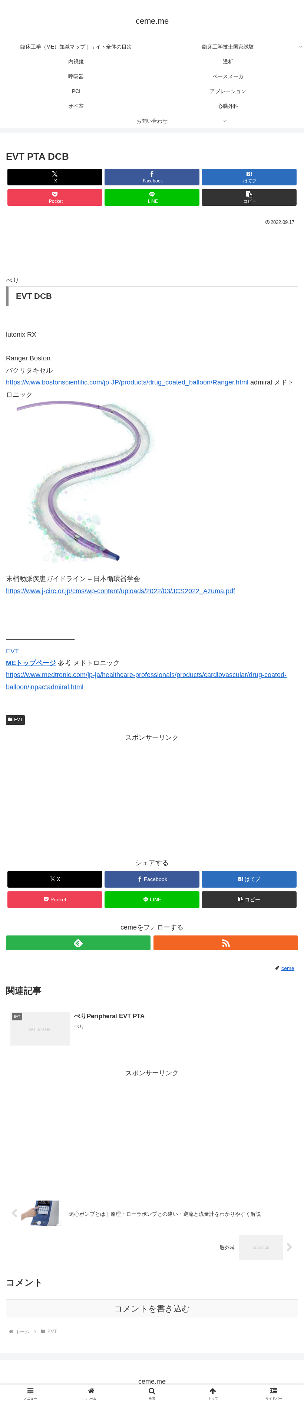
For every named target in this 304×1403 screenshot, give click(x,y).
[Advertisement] (152, 248)
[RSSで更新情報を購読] (225, 942)
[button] (249, 197)
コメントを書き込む (152, 1308)
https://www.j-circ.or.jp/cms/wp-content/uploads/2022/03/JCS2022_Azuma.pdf (120, 591)
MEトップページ (31, 663)
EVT (12, 651)
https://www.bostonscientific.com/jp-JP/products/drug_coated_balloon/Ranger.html (127, 382)
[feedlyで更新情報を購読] (78, 942)
